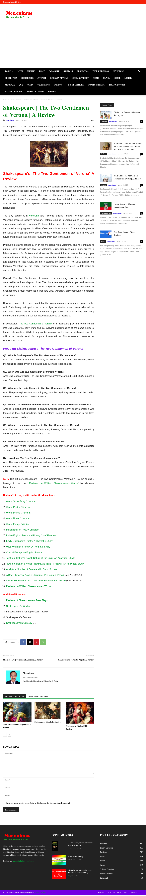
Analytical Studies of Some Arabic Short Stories (31, 569)
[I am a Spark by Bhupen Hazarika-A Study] (105, 206)
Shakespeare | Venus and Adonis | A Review (23, 659)
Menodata (10, 85)
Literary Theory (80, 78)
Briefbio (31, 71)
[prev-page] (5, 735)
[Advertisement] (73, 46)
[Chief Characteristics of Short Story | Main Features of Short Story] (59, 874)
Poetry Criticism (35, 92)
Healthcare (27, 78)
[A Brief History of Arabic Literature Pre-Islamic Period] (55, 846)
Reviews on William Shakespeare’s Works (53, 483)
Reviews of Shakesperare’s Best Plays (27, 600)
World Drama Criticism (18, 512)
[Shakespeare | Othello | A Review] (49, 710)
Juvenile (41, 78)
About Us (101, 892)
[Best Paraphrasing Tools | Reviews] (105, 234)
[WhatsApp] (43, 642)
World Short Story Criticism (21, 501)
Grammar (68, 71)
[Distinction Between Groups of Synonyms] (105, 115)
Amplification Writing (75, 856)
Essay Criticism (117, 85)
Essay (42, 71)
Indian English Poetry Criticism (22, 529)
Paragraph (54, 71)
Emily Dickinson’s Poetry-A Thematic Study (29, 541)
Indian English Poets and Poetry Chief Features (31, 535)
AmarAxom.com (39, 892)
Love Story (118, 71)
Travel (106, 78)
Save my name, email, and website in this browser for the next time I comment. (38, 802)
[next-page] (9, 735)
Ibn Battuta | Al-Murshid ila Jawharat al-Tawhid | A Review (127, 177)
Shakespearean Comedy (19, 623)
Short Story (11, 78)
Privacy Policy (122, 892)
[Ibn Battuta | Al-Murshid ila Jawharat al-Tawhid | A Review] (105, 178)
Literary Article (59, 78)
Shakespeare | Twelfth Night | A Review (76, 659)
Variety (58, 85)
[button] (139, 71)
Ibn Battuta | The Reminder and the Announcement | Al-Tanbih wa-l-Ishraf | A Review (128, 146)
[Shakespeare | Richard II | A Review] (80, 713)
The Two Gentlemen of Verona (35, 323)
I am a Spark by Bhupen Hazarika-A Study (124, 205)
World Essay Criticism (18, 524)
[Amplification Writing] (59, 860)
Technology (43, 85)
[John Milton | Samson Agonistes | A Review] (17, 712)
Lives (20, 71)
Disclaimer (133, 892)
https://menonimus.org (30, 677)
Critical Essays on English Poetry (24, 552)
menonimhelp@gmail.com (23, 861)
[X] (30, 642)
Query (30, 85)
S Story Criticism (14, 92)
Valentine (34, 215)
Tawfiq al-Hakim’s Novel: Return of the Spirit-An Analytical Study (40, 558)
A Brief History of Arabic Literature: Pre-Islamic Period (35, 575)
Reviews (52, 92)
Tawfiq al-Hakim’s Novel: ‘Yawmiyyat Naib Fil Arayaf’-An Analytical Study (45, 563)
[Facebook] (23, 642)
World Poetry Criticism (18, 507)
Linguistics (83, 71)
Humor (117, 78)
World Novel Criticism (18, 518)
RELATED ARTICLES (14, 696)
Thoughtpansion (101, 71)
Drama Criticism (96, 85)
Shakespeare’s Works (18, 606)
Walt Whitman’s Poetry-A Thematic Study (28, 546)
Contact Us (111, 892)
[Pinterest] (36, 642)
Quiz (21, 85)
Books (8, 71)
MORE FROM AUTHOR (38, 696)
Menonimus (10, 120)
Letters (128, 78)
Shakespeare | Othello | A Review (48, 721)
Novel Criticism (76, 85)
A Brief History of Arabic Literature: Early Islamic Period (36, 580)
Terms (96, 78)
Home (5, 100)
